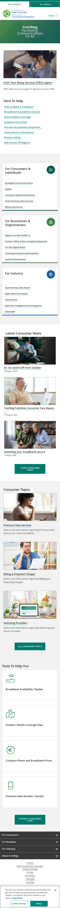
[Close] (55, 890)
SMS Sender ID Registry (17, 142)
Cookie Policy (17, 898)
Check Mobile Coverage (17, 117)
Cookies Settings (30, 869)
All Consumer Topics (30, 646)
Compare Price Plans (15, 122)
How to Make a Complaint (19, 106)
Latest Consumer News (30, 468)
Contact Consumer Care (30, 819)
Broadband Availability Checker (22, 111)
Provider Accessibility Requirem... (23, 127)
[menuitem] (14, 4)
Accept (39, 903)
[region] (30, 897)
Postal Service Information (19, 132)
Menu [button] (52, 15)
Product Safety (12, 137)
